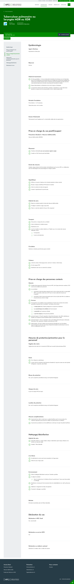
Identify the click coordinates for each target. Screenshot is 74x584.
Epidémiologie (9, 47)
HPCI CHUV (43, 0)
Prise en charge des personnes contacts (13, 54)
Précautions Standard (8, 567)
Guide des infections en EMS (10, 572)
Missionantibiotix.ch (30, 567)
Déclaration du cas (10, 65)
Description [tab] (8, 38)
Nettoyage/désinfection (11, 62)
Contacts (51, 567)
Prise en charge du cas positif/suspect (11, 50)
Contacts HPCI (55, 0)
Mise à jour (11, 22)
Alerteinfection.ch (30, 569)
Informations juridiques (66, 579)
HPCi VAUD (40, 0)
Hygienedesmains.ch (30, 572)
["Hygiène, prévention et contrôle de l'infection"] (12, 5)
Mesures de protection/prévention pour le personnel (12, 59)
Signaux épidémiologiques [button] (65, 0)
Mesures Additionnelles (8, 569)
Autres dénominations (20, 22)
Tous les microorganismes (9, 11)
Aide (60, 579)
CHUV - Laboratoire (49, 0)
